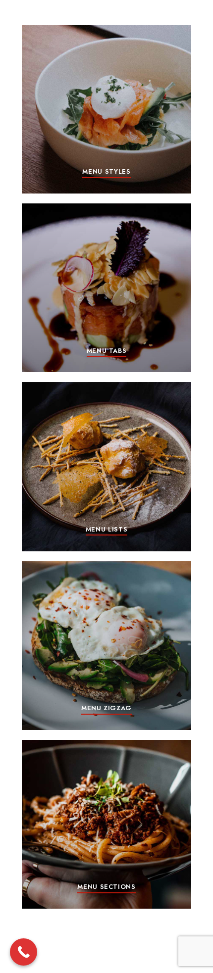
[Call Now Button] (23, 952)
